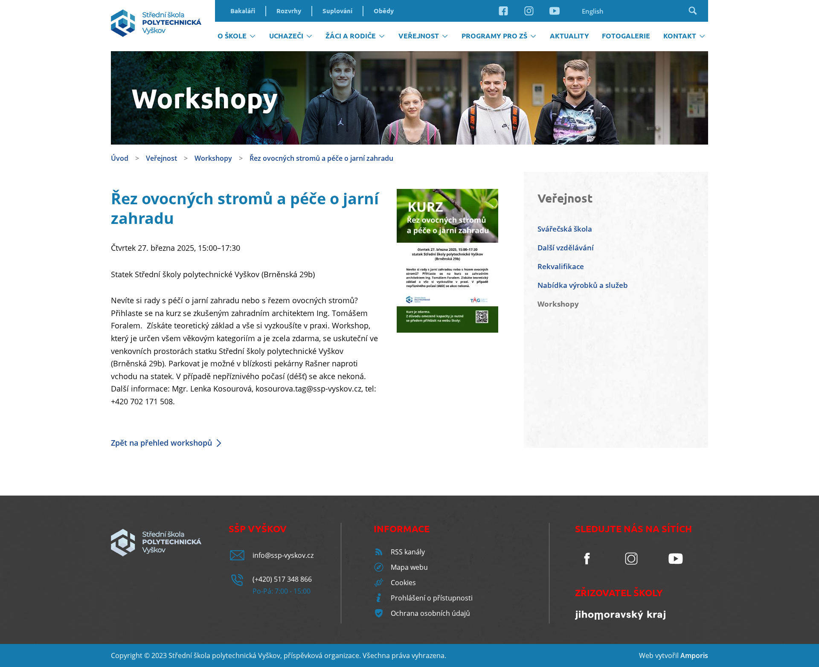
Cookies (403, 582)
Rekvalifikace (560, 266)
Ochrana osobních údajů (430, 613)
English (593, 11)
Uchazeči (286, 36)
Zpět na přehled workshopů (161, 443)
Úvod (119, 158)
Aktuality (569, 36)
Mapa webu (409, 567)
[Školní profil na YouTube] (554, 15)
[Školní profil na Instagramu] (529, 15)
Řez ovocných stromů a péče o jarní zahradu (321, 158)
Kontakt (679, 36)
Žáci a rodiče (350, 36)
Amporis (694, 655)
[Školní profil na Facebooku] (503, 15)
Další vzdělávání (565, 247)
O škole (232, 36)
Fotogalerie (626, 36)
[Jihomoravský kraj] (620, 617)
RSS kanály (408, 552)
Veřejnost (418, 36)
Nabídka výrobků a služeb (582, 285)
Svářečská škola (564, 229)
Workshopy (213, 158)
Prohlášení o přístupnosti (432, 598)
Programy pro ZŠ (494, 36)
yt (662, 655)
